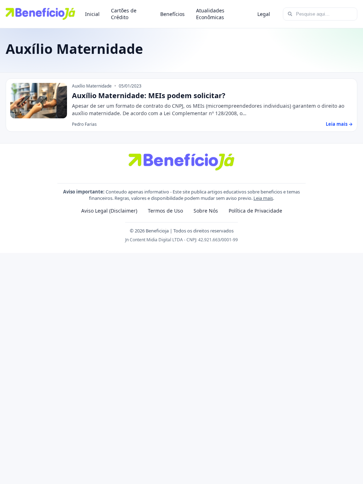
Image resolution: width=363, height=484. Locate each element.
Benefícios (172, 14)
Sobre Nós (206, 210)
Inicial (92, 14)
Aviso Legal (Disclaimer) (109, 210)
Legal (263, 14)
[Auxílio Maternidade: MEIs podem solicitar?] (38, 100)
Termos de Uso (165, 210)
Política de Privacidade (255, 210)
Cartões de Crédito (123, 14)
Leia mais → (339, 124)
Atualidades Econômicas (210, 14)
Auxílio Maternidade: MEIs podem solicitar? (148, 95)
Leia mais (263, 198)
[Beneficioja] (40, 14)
